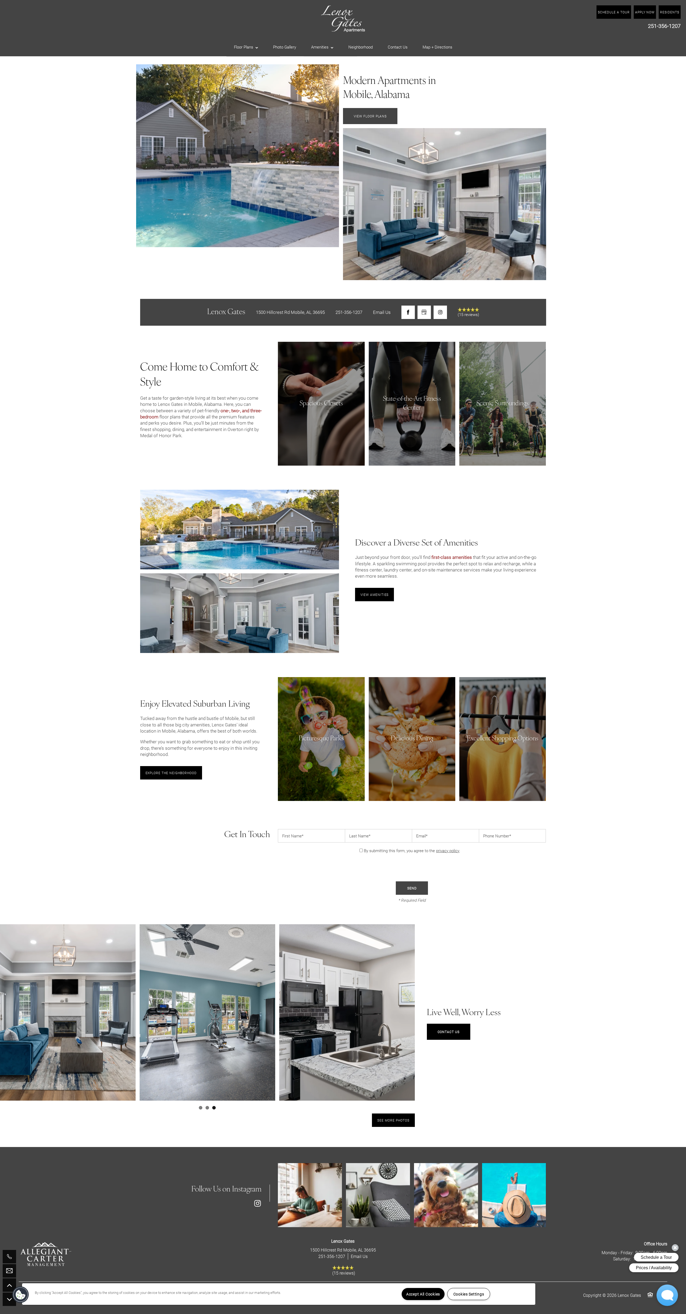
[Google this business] (424, 312)
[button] (670, 12)
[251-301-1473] (9, 1256)
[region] (278, 1294)
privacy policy (447, 850)
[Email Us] (9, 1271)
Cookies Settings (468, 1294)
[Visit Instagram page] (440, 312)
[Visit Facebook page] (408, 312)
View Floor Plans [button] (370, 116)
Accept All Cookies (423, 1294)
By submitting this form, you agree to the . (412, 850)
